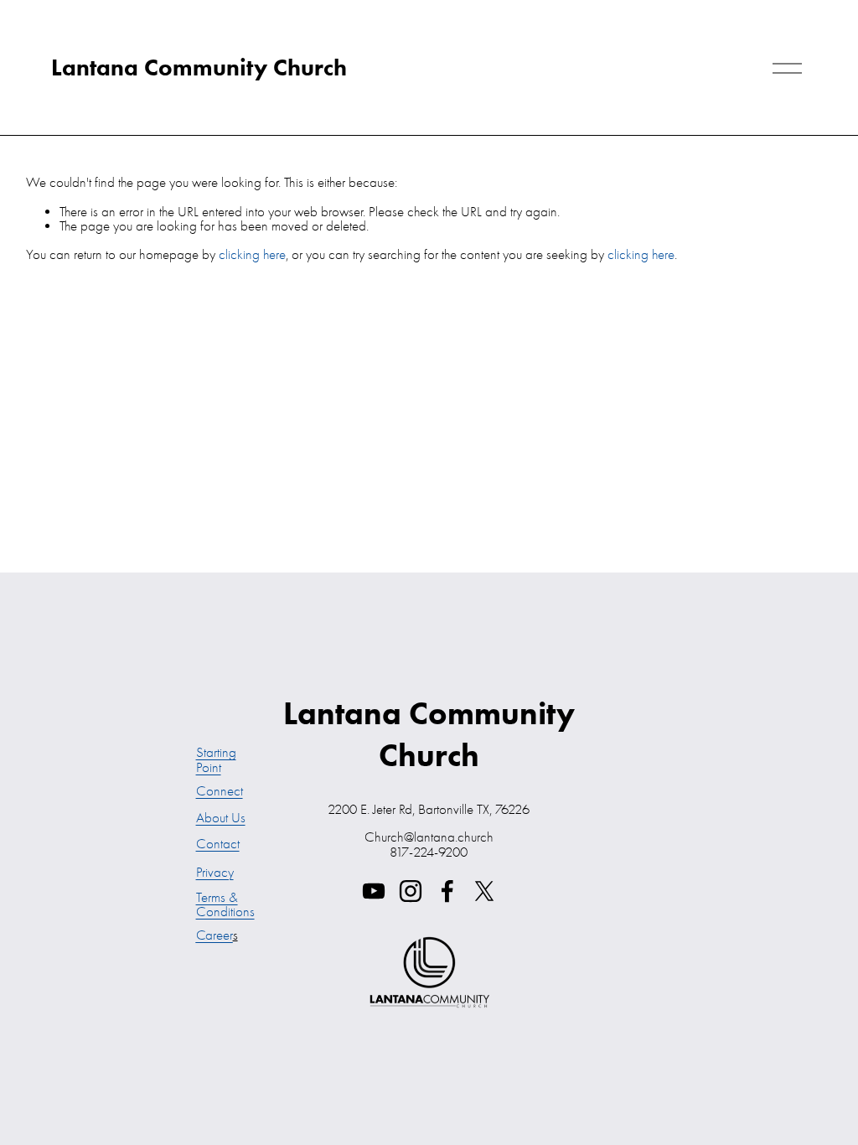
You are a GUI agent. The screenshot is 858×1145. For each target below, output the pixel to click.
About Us (221, 818)
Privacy (215, 872)
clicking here (252, 254)
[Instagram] (410, 891)
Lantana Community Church (199, 67)
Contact (218, 844)
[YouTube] (373, 891)
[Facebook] (447, 891)
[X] (484, 891)
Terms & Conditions (225, 904)
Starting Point (216, 759)
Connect (219, 791)
